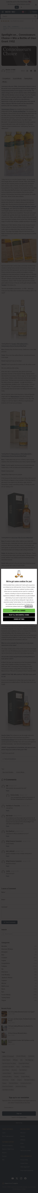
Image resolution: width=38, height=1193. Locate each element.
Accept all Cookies (19, 610)
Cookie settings (19, 619)
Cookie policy (28, 606)
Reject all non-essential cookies (19, 615)
